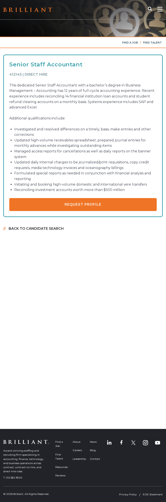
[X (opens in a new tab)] (133, 443)
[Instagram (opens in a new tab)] (145, 443)
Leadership (78, 458)
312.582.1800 (14, 477)
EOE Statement (153, 494)
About (77, 441)
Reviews (60, 475)
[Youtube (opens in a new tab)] (158, 443)
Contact (95, 458)
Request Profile (83, 204)
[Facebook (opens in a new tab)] (121, 443)
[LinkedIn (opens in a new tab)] (109, 443)
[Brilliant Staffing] (28, 10)
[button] (152, 9)
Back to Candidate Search (36, 229)
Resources (60, 467)
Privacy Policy (128, 494)
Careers (77, 450)
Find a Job (130, 42)
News (93, 441)
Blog (93, 450)
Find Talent (152, 42)
